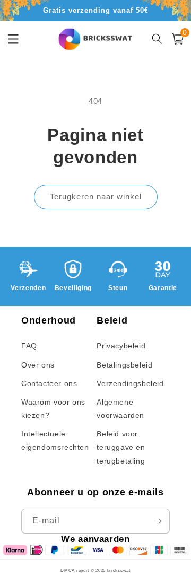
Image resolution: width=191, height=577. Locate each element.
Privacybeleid (121, 346)
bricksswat (119, 570)
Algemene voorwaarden (120, 408)
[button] (177, 39)
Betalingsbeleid (124, 365)
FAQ (29, 346)
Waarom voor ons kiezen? (53, 408)
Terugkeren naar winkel (96, 196)
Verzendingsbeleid (130, 383)
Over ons (38, 365)
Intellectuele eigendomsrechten (55, 440)
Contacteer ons (49, 383)
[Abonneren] (157, 521)
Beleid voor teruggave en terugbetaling (121, 447)
